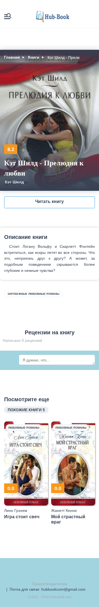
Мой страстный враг (68, 519)
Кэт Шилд (14, 182)
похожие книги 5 (26, 410)
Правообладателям (49, 584)
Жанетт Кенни (64, 510)
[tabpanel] (26, 470)
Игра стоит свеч (21, 516)
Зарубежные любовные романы (33, 293)
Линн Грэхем (15, 510)
